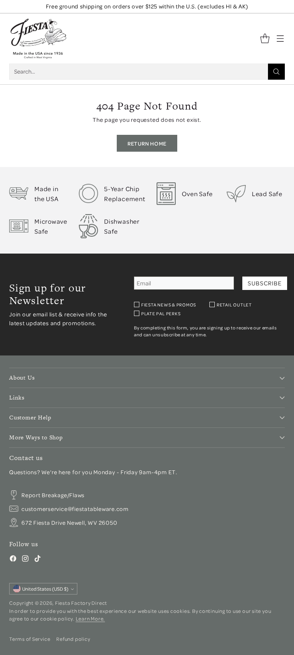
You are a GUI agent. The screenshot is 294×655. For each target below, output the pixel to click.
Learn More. (90, 618)
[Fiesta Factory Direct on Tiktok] (37, 559)
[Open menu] (280, 38)
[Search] (276, 72)
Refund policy (73, 638)
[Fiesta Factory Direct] (38, 38)
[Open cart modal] (265, 38)
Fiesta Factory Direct (81, 602)
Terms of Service (29, 638)
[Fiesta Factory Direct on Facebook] (13, 559)
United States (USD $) (45, 589)
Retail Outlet (234, 305)
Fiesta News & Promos (168, 305)
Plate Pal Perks (161, 313)
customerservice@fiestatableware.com (75, 509)
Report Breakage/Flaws (53, 495)
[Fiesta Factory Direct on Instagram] (25, 559)
